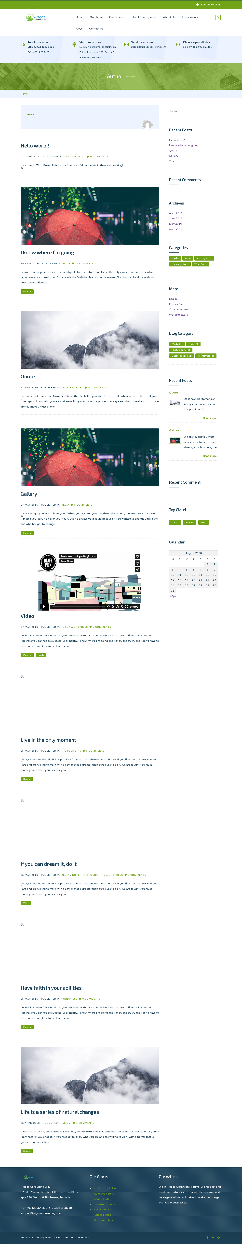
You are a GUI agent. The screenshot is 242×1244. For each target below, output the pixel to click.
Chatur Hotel (102, 1199)
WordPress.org (178, 314)
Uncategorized (73, 156)
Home (24, 93)
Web (41, 655)
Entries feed (176, 304)
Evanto (27, 291)
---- (30, 114)
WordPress (79, 626)
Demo (26, 778)
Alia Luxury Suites (105, 1188)
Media (65, 263)
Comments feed (179, 309)
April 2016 (176, 229)
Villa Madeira (102, 1209)
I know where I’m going (47, 252)
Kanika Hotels (102, 1214)
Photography (71, 750)
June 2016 (175, 218)
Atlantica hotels (104, 1193)
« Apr (172, 596)
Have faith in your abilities (51, 987)
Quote (28, 376)
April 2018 (176, 213)
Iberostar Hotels (104, 1204)
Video (27, 616)
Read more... (210, 418)
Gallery (29, 493)
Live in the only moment (48, 739)
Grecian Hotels (103, 1220)
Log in (173, 299)
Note (64, 626)
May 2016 (175, 223)
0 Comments (99, 156)
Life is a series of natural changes (60, 1112)
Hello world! (35, 145)
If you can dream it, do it (49, 864)
